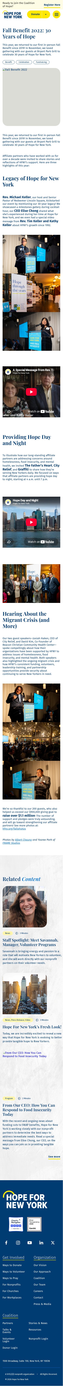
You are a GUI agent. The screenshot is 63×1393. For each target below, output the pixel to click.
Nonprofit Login (38, 1339)
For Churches (11, 1291)
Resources (35, 1330)
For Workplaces (12, 1297)
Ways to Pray (10, 1278)
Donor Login (10, 1348)
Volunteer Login (9, 1340)
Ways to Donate (12, 1265)
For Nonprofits (11, 1285)
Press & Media (42, 1304)
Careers (38, 1291)
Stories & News (38, 1323)
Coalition (39, 1278)
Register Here (52, 4)
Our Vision (40, 1265)
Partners (8, 1323)
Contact (38, 1297)
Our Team (39, 1285)
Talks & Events (7, 1331)
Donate (35, 14)
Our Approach (42, 1272)
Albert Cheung (23, 839)
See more (54, 1156)
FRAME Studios (11, 843)
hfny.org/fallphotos (14, 828)
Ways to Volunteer (14, 1272)
